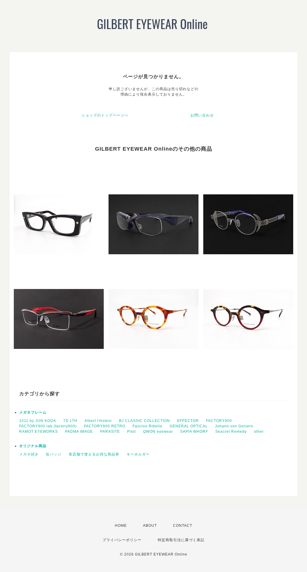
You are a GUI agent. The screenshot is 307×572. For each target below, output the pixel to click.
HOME (121, 525)
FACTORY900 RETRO (104, 426)
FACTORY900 (219, 421)
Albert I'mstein (98, 421)
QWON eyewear (158, 431)
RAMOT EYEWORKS (38, 431)
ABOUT (150, 525)
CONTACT (182, 525)
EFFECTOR (188, 421)
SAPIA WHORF (194, 431)
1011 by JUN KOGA (37, 421)
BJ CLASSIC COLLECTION (144, 421)
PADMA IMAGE (79, 431)
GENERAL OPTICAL (189, 426)
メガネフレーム (32, 412)
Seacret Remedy (231, 431)
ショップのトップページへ (105, 115)
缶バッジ (53, 454)
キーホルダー (138, 454)
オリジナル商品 (32, 446)
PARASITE (110, 431)
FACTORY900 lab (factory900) (48, 426)
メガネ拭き (29, 454)
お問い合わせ (202, 115)
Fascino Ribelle (147, 426)
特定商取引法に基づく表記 (181, 540)
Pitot (131, 431)
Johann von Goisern (234, 426)
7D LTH (70, 421)
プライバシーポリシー (122, 540)
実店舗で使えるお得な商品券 (94, 454)
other (259, 431)
